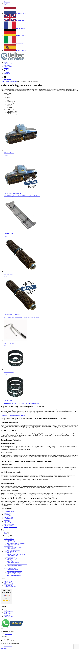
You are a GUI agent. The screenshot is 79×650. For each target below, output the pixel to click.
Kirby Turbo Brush (11, 548)
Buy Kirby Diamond (9, 511)
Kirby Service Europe (9, 582)
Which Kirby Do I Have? (10, 586)
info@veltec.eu (8, 634)
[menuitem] (41, 2)
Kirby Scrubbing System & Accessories (16, 554)
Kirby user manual (8, 584)
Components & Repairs (9, 557)
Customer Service (8, 581)
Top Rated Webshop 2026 (6, 591)
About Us (6, 609)
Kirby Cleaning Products (13, 553)
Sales (5, 566)
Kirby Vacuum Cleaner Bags (14, 572)
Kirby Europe (7, 520)
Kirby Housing (10, 561)
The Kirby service (8, 525)
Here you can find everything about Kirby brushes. (13, 415)
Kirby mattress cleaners (12, 569)
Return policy (7, 615)
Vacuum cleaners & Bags (10, 568)
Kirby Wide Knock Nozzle (13, 550)
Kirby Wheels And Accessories (14, 565)
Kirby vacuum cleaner (9, 524)
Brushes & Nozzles (8, 546)
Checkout (6, 3)
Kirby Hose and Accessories (14, 541)
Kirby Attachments (11, 540)
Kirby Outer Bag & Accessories (14, 571)
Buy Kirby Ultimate (8, 518)
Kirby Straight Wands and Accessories (16, 543)
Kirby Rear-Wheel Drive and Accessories (17, 564)
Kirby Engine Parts (11, 559)
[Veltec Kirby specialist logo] (12, 59)
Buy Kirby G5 (7, 514)
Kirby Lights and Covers (13, 562)
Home (2, 81)
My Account (7, 2)
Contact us (6, 612)
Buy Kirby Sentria (8, 517)
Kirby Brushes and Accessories (14, 547)
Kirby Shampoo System (12, 555)
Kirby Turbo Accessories (13, 544)
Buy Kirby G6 (7, 515)
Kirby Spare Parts (8, 522)
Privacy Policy (7, 613)
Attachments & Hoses (9, 539)
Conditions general (8, 611)
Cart (5, 4)
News (5, 533)
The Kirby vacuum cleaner (10, 527)
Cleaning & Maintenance (11, 81)
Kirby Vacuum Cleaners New (14, 573)
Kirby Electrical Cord (12, 558)
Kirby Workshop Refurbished (14, 575)
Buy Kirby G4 (7, 513)
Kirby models (7, 521)
